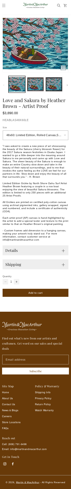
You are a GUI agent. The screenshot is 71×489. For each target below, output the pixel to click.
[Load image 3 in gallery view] (53, 84)
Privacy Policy (43, 398)
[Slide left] (4, 85)
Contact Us (8, 404)
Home (5, 392)
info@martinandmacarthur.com (28, 449)
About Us (7, 398)
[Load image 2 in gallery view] (35, 84)
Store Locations (11, 422)
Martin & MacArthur (27, 482)
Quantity (7, 276)
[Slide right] (67, 85)
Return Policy (43, 404)
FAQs (5, 428)
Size (5, 127)
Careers (7, 416)
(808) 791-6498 (17, 444)
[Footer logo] (35, 326)
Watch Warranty (44, 410)
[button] (4, 5)
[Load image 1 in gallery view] (16, 84)
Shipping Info (43, 392)
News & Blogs (10, 410)
